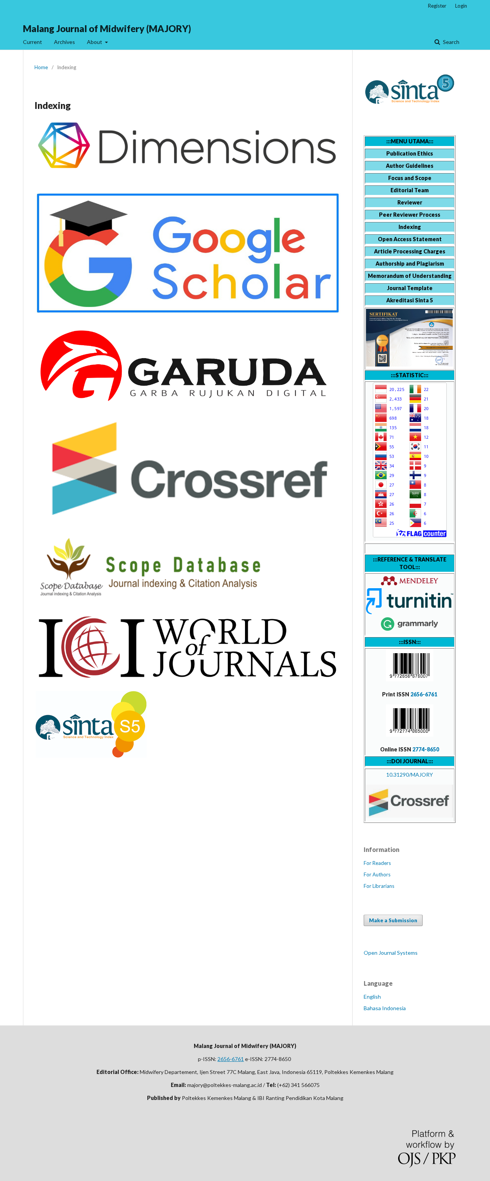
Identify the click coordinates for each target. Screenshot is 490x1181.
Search (450, 42)
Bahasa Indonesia (385, 1008)
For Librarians (379, 886)
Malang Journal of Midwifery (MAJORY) (107, 28)
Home (41, 67)
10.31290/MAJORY (409, 774)
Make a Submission (393, 920)
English (372, 996)
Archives (64, 42)
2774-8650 (425, 749)
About (95, 42)
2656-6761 (423, 694)
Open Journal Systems (391, 952)
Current (32, 42)
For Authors (377, 874)
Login (461, 6)
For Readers (377, 863)
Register (437, 6)
